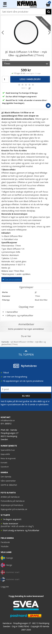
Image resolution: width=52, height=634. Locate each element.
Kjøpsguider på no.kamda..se (14, 509)
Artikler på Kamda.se (10, 497)
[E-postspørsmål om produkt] (48, 105)
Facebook (5, 542)
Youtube (4, 546)
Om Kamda (6, 476)
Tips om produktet (12, 279)
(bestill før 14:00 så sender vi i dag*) (17, 526)
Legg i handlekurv (30, 79)
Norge (9, 565)
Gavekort (5, 466)
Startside (5, 342)
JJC (30, 88)
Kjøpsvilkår (5, 454)
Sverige (9, 558)
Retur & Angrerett (8, 458)
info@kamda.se (8, 420)
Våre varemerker (8, 480)
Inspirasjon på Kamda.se (12, 505)
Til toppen (26, 354)
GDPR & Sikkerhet (9, 485)
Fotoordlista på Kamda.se (13, 501)
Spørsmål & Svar (8, 450)
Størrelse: (6, 60)
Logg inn (5, 586)
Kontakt (4, 462)
